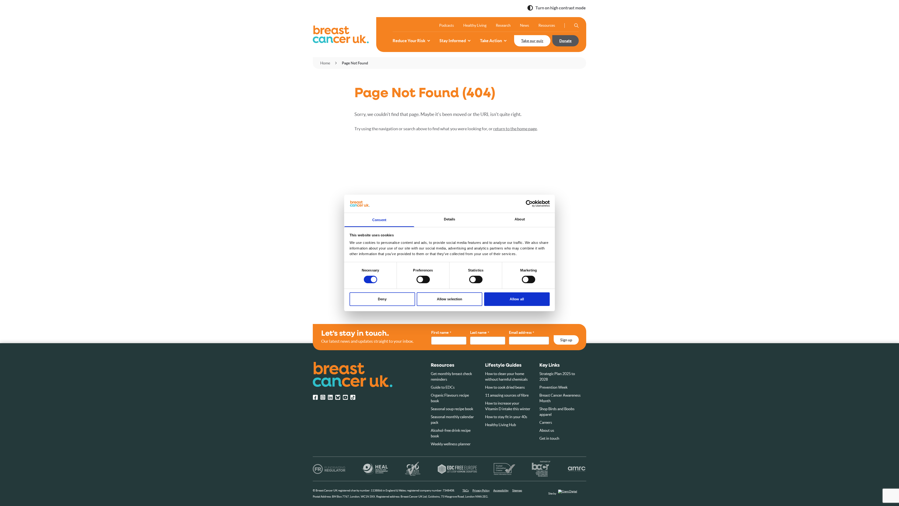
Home (325, 63)
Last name (479, 332)
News (524, 25)
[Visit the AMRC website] (576, 469)
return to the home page (515, 128)
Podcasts (446, 25)
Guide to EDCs (443, 387)
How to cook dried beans (505, 387)
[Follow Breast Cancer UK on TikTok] (352, 397)
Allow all (517, 299)
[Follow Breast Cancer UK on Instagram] (322, 397)
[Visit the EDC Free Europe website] (457, 469)
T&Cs (465, 490)
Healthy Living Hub (500, 425)
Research (503, 25)
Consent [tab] (379, 220)
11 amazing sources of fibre (507, 395)
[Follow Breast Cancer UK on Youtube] (345, 397)
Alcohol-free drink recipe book (451, 433)
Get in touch (549, 438)
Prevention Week (553, 387)
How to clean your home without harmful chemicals (506, 376)
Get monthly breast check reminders (451, 376)
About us (546, 430)
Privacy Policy (481, 490)
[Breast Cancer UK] (341, 34)
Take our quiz (532, 41)
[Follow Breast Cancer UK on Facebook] (315, 397)
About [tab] (520, 219)
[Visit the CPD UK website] (412, 469)
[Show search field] (576, 25)
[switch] (418, 277)
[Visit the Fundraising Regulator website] (329, 469)
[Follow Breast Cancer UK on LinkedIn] (330, 397)
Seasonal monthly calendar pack (452, 419)
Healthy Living (474, 25)
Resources (546, 25)
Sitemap (517, 490)
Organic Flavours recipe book (450, 398)
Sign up (566, 340)
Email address (521, 332)
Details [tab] (449, 219)
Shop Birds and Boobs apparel (557, 412)
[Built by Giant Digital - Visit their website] (572, 494)
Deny (382, 299)
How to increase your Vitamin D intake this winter (507, 406)
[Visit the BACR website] (541, 469)
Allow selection (449, 299)
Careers (545, 422)
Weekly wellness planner (451, 444)
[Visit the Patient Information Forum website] (504, 469)
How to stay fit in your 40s (506, 417)
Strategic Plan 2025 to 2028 (557, 376)
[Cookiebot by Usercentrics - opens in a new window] (529, 203)
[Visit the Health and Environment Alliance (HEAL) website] (375, 468)
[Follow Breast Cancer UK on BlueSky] (337, 397)
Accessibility (500, 490)
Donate (565, 41)
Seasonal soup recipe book (452, 409)
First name (441, 332)
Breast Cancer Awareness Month (560, 398)
